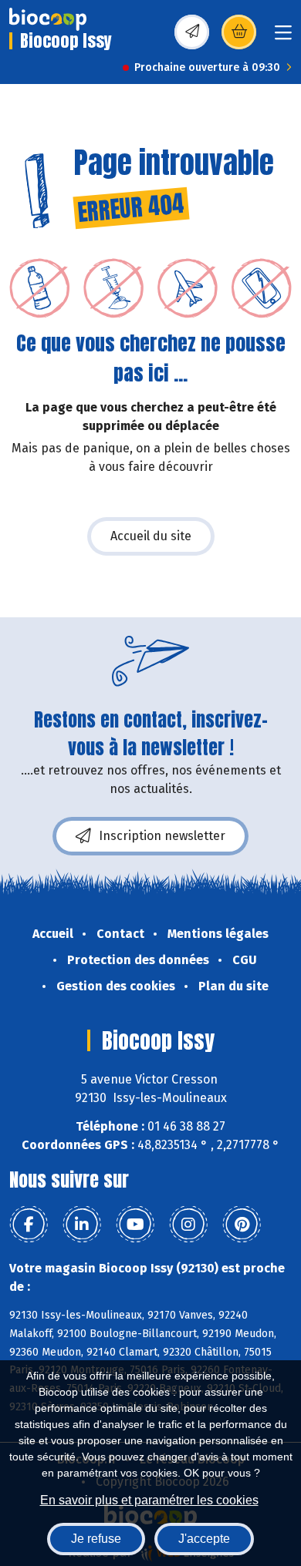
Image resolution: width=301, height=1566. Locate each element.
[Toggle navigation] (283, 37)
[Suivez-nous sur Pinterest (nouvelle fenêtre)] (241, 1224)
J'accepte (204, 1538)
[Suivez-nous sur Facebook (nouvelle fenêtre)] (28, 1224)
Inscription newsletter (162, 835)
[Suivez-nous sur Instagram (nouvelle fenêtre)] (188, 1224)
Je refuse (96, 1538)
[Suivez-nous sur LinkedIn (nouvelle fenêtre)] (82, 1224)
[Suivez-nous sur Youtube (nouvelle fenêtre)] (135, 1224)
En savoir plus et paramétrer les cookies (149, 1500)
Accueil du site (150, 536)
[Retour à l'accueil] (47, 19)
